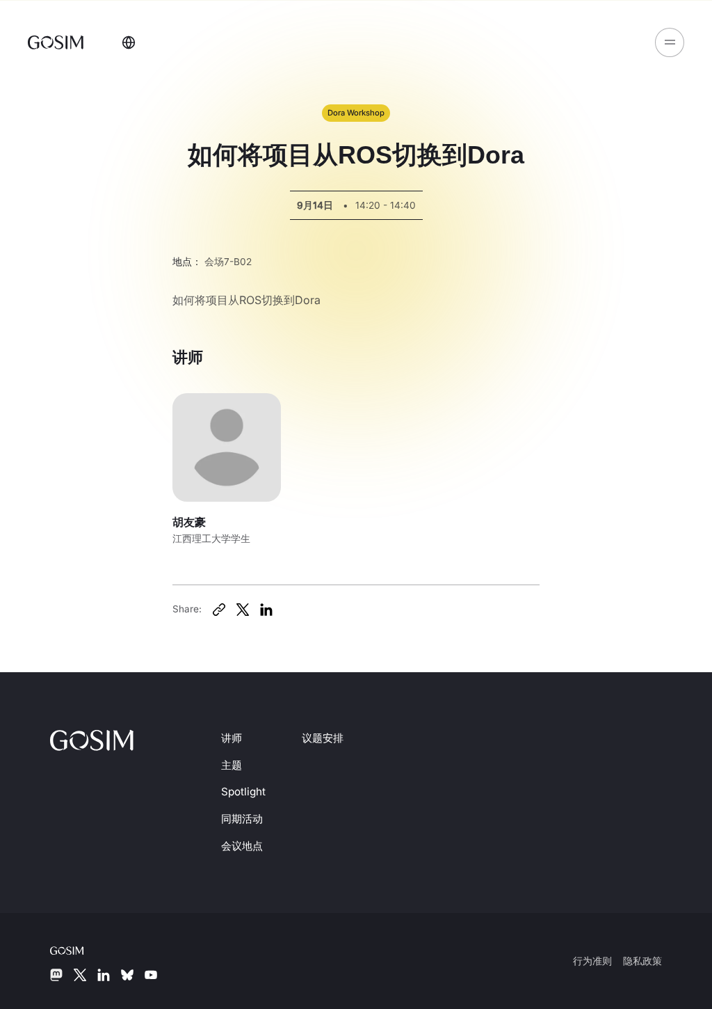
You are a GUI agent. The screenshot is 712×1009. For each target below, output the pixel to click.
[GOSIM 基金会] (78, 949)
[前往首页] (57, 42)
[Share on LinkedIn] (266, 609)
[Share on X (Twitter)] (242, 609)
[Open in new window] (219, 609)
